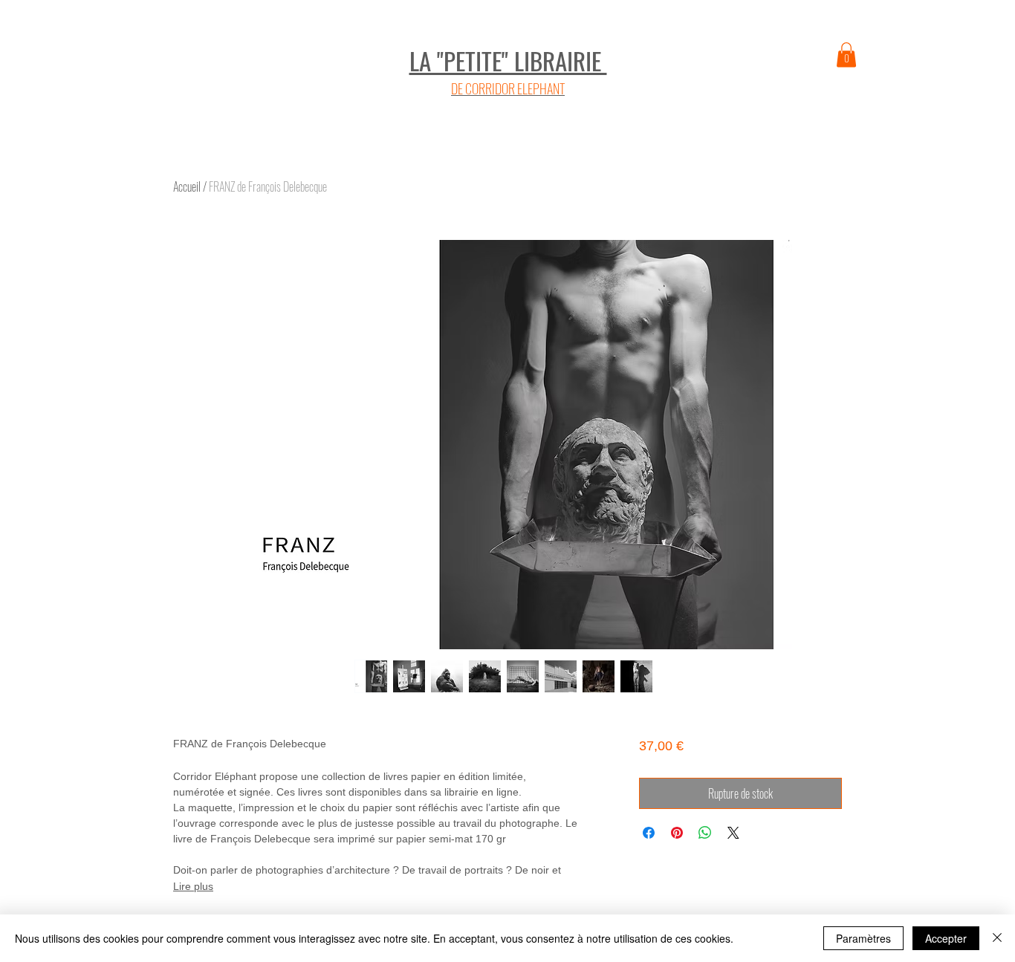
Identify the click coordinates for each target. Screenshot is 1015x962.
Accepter (946, 938)
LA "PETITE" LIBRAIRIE (508, 60)
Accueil (187, 186)
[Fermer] (997, 938)
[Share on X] (733, 833)
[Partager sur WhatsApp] (705, 833)
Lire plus (193, 886)
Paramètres (863, 938)
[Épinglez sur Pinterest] (677, 833)
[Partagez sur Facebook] (649, 833)
